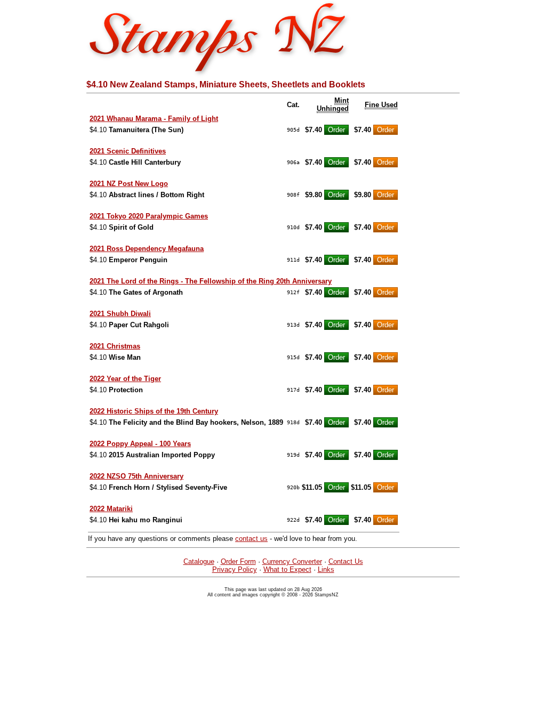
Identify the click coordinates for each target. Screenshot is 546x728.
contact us (251, 539)
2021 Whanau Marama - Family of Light (154, 119)
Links (326, 569)
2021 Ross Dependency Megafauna (147, 249)
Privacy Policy (234, 569)
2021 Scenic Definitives (128, 151)
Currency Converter (292, 561)
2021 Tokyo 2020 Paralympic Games (149, 216)
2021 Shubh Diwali (120, 314)
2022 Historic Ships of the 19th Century (154, 411)
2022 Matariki (111, 509)
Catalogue (198, 561)
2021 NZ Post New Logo (129, 184)
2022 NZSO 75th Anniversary (136, 476)
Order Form (238, 561)
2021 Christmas (115, 346)
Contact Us (345, 561)
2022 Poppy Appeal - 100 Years (140, 444)
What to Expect (287, 569)
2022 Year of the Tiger (125, 379)
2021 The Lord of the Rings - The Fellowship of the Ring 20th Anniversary (211, 281)
